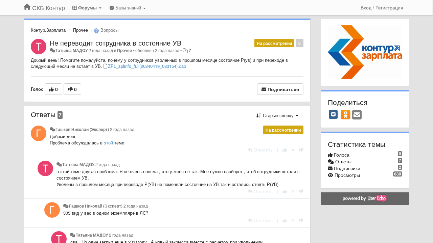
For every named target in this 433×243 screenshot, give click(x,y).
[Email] (357, 115)
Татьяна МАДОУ (71, 50)
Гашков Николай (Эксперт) (82, 129)
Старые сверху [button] (278, 115)
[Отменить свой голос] (293, 149)
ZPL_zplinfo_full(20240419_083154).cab (147, 66)
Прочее (80, 30)
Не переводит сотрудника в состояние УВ (115, 43)
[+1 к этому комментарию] (284, 149)
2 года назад (122, 129)
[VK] (333, 114)
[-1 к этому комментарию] (301, 149)
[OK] (345, 114)
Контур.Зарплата (48, 30)
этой (109, 142)
